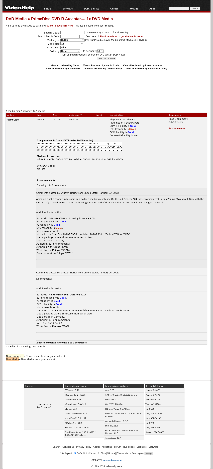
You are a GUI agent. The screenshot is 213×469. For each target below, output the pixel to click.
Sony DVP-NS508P (153, 413)
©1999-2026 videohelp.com (106, 466)
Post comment (177, 128)
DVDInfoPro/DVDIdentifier (77, 140)
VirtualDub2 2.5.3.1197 (75, 418)
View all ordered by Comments (63, 68)
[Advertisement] (106, 95)
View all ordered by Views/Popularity (146, 68)
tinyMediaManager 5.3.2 (116, 421)
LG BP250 (149, 408)
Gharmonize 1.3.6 (73, 399)
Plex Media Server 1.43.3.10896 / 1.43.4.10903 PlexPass (80, 433)
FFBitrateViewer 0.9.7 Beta (117, 408)
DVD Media (16, 18)
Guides (114, 8)
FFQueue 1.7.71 (72, 390)
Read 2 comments (179, 118)
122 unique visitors (44, 404)
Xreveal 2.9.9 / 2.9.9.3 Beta (77, 427)
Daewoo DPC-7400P (154, 432)
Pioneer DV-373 (152, 394)
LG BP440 (149, 422)
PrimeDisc (13, 119)
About (96, 446)
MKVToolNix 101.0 (73, 422)
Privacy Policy (83, 446)
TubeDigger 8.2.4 (113, 437)
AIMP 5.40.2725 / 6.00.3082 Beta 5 (121, 394)
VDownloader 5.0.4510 (75, 404)
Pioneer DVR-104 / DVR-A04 (64, 294)
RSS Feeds (129, 446)
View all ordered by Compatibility (103, 68)
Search (56, 446)
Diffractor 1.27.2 (112, 399)
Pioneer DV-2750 (153, 399)
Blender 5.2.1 (71, 408)
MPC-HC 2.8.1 (111, 425)
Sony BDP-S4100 (153, 418)
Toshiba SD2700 (153, 404)
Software (68, 8)
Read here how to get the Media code (121, 36)
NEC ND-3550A (57, 218)
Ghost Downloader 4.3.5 (76, 413)
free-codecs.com (112, 459)
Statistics (142, 446)
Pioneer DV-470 (152, 390)
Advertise (107, 446)
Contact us (68, 446)
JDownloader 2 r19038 (75, 394)
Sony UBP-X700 (152, 427)
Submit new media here (59, 25)
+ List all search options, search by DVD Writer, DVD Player (92, 54)
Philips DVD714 (64, 253)
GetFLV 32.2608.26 (113, 404)
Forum (47, 8)
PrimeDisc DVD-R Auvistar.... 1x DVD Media (72, 18)
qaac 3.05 (109, 390)
